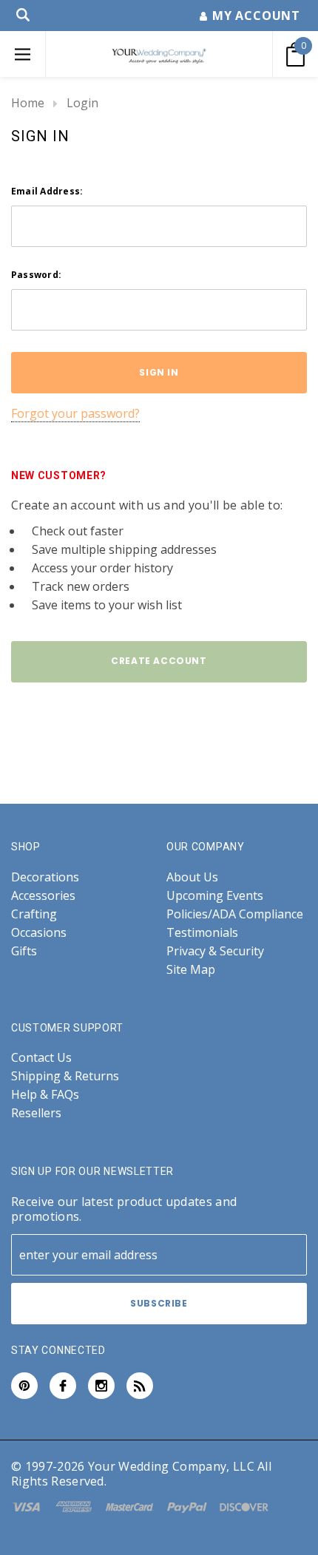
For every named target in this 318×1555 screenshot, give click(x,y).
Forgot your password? (75, 413)
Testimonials (202, 933)
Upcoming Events (214, 896)
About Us (192, 877)
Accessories (43, 896)
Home (27, 103)
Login (82, 103)
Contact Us (41, 1058)
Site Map (190, 970)
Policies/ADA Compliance (234, 914)
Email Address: (47, 191)
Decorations (45, 877)
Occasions (39, 933)
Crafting (34, 914)
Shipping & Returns (65, 1076)
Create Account (158, 660)
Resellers (36, 1113)
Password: (36, 274)
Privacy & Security (215, 951)
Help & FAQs (45, 1095)
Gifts (24, 951)
